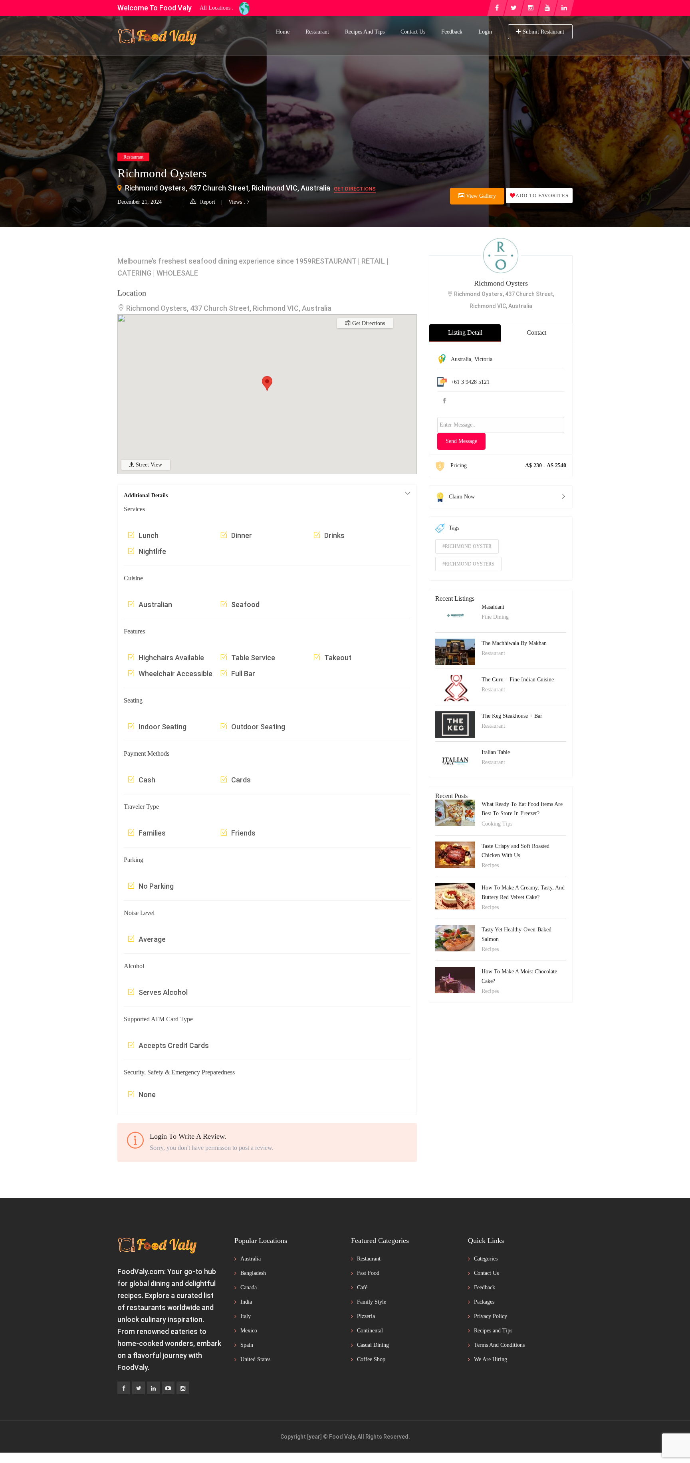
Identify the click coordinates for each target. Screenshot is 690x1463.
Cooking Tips (497, 824)
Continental (370, 1331)
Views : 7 (239, 202)
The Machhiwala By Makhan (514, 643)
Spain (246, 1345)
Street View (148, 465)
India (246, 1302)
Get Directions (355, 189)
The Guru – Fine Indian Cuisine (518, 680)
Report (207, 202)
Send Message (461, 441)
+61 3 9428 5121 (470, 382)
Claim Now (462, 497)
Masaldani (493, 607)
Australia (461, 359)
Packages (484, 1302)
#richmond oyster (467, 546)
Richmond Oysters (501, 283)
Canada (248, 1287)
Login (485, 32)
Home (282, 32)
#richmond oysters (468, 564)
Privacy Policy (490, 1316)
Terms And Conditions (499, 1345)
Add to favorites (542, 196)
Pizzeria (366, 1316)
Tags (454, 528)
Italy (245, 1316)
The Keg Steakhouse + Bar (512, 716)
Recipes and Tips (365, 32)
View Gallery (480, 196)
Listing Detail (465, 332)
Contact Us (413, 32)
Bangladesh (253, 1273)
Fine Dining (495, 617)
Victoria (483, 359)
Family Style (371, 1302)
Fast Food (368, 1273)
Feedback (451, 32)
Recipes (490, 865)
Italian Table (496, 752)
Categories (486, 1259)
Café (362, 1287)
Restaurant (317, 32)
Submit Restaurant (543, 32)
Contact (536, 332)
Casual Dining (373, 1345)
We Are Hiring (490, 1359)
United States (255, 1359)
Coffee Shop (371, 1359)
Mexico (248, 1331)
